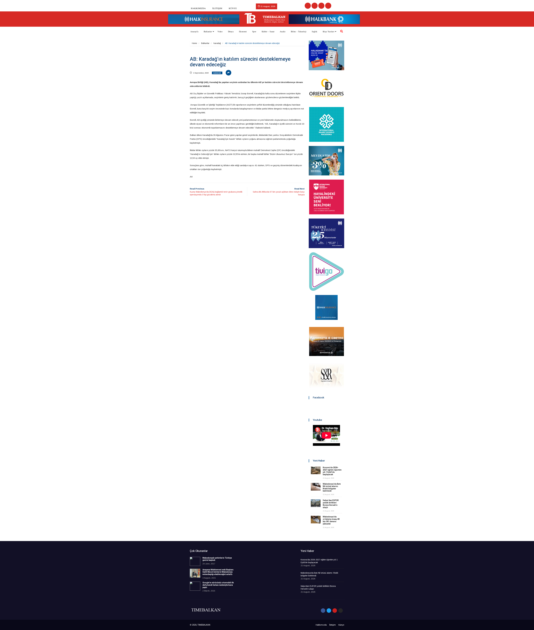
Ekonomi (243, 31)
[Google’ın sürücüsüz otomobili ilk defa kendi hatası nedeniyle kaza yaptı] (195, 586)
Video (220, 31)
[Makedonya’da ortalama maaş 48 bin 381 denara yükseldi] (316, 519)
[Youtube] (321, 6)
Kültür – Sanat (268, 31)
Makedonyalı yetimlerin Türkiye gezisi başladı (217, 559)
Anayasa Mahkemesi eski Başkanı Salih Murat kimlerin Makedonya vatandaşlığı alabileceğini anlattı (217, 572)
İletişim (217, 8)
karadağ (217, 43)
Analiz (282, 31)
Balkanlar (208, 31)
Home (194, 43)
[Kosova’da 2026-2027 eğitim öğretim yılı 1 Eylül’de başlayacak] (316, 470)
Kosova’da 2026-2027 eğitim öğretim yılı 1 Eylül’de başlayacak (332, 471)
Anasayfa (194, 31)
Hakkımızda (198, 8)
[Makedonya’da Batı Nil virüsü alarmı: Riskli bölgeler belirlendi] (316, 487)
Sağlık (314, 31)
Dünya (231, 31)
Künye (233, 8)
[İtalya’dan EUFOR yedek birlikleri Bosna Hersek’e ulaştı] (316, 503)
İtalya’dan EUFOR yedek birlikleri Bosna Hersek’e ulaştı (331, 504)
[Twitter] (315, 6)
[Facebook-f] (323, 610)
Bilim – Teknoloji (298, 31)
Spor (254, 31)
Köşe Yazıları (328, 31)
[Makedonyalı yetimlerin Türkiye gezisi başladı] (195, 561)
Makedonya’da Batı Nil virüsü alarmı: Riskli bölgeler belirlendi (332, 487)
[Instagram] (328, 6)
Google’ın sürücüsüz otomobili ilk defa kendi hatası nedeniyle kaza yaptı (218, 585)
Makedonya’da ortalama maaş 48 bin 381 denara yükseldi (331, 520)
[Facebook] (308, 6)
